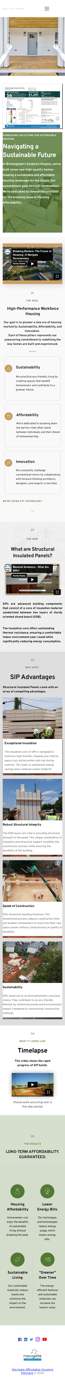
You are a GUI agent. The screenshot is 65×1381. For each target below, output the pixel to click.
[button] (47, 8)
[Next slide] (56, 46)
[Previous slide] (9, 46)
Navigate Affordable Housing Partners (32, 1371)
